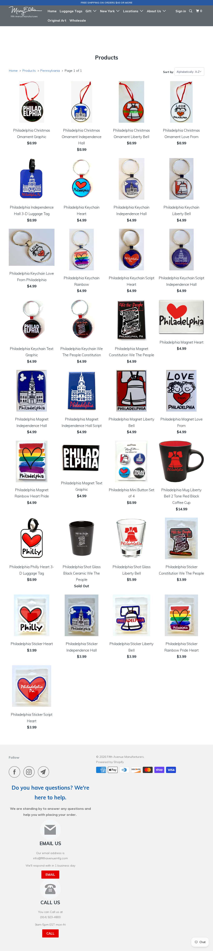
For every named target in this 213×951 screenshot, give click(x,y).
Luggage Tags (71, 11)
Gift (89, 11)
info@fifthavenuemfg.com (50, 858)
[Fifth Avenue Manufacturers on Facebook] (15, 772)
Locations (131, 11)
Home (52, 11)
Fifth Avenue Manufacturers (125, 757)
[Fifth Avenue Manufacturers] (25, 11)
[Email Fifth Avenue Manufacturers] (45, 772)
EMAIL (50, 875)
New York (108, 11)
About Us (155, 11)
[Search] (191, 11)
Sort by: (169, 71)
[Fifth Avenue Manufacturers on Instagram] (30, 772)
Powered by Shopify (110, 762)
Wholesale (77, 20)
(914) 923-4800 (50, 917)
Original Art (57, 20)
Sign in (181, 11)
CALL (50, 933)
